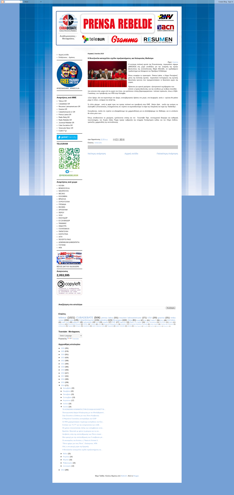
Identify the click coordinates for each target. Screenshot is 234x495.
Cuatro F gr (63, 131)
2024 (63, 354)
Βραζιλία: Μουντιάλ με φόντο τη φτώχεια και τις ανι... (81, 431)
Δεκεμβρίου (67, 388)
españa (105, 322)
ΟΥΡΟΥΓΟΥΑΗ (64, 202)
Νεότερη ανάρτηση (97, 153)
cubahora (86, 326)
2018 (63, 373)
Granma (175, 62)
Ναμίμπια (166, 326)
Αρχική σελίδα (131, 153)
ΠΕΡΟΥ (61, 213)
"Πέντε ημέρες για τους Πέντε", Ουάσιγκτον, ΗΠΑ (79, 443)
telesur (62, 317)
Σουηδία (145, 326)
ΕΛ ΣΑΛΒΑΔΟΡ (64, 221)
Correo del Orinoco (167, 324)
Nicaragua (117, 320)
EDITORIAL (171, 320)
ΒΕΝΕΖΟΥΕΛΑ (64, 188)
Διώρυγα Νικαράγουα (111, 324)
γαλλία (129, 326)
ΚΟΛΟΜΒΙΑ (63, 196)
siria (97, 322)
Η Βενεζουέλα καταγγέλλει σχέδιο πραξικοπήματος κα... (82, 450)
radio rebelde (120, 326)
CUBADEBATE (84, 317)
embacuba (62, 326)
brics (161, 320)
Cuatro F (153, 320)
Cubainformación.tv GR (67, 112)
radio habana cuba (98, 326)
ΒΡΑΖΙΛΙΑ (62, 199)
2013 (63, 470)
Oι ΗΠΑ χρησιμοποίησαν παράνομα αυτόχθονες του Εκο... (83, 422)
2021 (63, 364)
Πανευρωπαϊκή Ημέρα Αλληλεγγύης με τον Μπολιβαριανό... (83, 412)
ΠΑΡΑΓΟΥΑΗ (63, 231)
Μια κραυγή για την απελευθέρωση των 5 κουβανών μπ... (83, 437)
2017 (63, 376)
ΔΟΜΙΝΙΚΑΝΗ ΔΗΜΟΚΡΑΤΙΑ (69, 242)
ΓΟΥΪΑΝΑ (62, 245)
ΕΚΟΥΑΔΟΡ (63, 218)
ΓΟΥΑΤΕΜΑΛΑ (64, 229)
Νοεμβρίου (67, 391)
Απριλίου (66, 457)
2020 (63, 367)
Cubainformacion (86, 320)
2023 (63, 357)
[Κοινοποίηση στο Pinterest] (123, 139)
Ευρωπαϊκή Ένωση (74, 324)
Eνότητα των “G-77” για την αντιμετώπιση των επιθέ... (81, 425)
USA (150, 318)
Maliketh (124, 476)
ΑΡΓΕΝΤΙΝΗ (63, 210)
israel (138, 320)
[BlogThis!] (116, 139)
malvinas (61, 324)
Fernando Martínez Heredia (138, 324)
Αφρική (70, 326)
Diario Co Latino (135, 322)
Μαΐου (65, 454)
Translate (75, 339)
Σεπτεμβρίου (67, 397)
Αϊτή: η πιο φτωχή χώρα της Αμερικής (75, 446)
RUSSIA (162, 322)
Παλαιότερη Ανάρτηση (167, 153)
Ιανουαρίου (67, 466)
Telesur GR (63, 101)
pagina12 (76, 322)
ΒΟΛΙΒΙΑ (62, 207)
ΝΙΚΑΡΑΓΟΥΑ (64, 191)
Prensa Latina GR (65, 115)
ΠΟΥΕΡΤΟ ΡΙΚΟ (65, 239)
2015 (63, 382)
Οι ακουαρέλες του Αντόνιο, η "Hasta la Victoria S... (80, 440)
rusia (71, 320)
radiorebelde (87, 322)
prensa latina (107, 318)
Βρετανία (158, 326)
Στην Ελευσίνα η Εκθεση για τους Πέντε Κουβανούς (80, 416)
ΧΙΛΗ (60, 215)
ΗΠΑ (60, 248)
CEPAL (85, 324)
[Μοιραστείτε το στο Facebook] (121, 139)
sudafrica (124, 324)
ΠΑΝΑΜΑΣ (62, 223)
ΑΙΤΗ (60, 237)
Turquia (93, 324)
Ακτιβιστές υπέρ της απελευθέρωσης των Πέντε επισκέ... (82, 434)
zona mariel (154, 324)
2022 (63, 361)
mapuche (122, 322)
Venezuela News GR (66, 128)
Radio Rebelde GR (65, 120)
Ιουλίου (66, 404)
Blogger (136, 476)
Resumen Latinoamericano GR (69, 106)
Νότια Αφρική (137, 326)
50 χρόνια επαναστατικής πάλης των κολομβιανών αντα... (83, 428)
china (129, 320)
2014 (63, 385)
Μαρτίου (66, 460)
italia (170, 322)
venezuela (98, 143)
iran (145, 320)
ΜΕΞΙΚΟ (62, 194)
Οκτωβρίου (67, 394)
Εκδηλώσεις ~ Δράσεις (67, 57)
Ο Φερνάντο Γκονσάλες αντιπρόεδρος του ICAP (79, 419)
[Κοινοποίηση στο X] (119, 139)
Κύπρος (78, 326)
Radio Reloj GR (64, 117)
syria (99, 324)
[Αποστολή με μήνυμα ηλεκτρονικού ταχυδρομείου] (114, 139)
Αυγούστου (67, 400)
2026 (63, 348)
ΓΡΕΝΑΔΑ (62, 204)
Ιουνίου (66, 407)
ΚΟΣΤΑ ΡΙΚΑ (63, 234)
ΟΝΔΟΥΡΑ (62, 226)
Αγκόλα (152, 326)
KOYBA (61, 186)
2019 (63, 370)
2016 (63, 379)
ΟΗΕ (113, 322)
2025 (63, 351)
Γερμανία (110, 326)
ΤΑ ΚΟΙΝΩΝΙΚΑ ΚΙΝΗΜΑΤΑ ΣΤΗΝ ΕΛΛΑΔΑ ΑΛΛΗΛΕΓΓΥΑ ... (84, 409)
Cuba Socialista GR (66, 125)
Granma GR (63, 109)
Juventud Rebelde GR (66, 123)
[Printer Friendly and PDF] (67, 139)
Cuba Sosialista (150, 322)
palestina (103, 320)
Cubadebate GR (64, 104)
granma (161, 318)
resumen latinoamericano (130, 318)
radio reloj (65, 322)
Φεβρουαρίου (68, 463)
